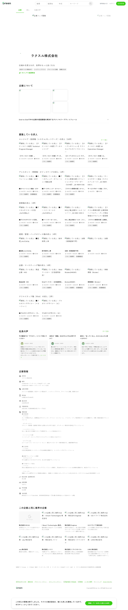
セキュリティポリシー (55, 582)
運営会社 (30, 582)
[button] (64, 119)
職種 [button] (38, 4)
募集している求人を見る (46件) (98, 603)
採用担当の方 (104, 3)
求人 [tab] (28, 10)
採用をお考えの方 (21, 582)
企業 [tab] (20, 10)
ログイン (112, 3)
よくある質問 (88, 582)
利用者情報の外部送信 (69, 582)
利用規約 (80, 582)
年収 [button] (60, 4)
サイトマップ (98, 582)
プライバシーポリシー (41, 582)
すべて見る (106, 331)
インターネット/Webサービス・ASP (62, 567)
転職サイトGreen (21, 567)
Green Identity (107, 582)
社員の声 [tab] (37, 10)
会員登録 (121, 3)
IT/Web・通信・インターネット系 (39, 567)
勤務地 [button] (50, 4)
